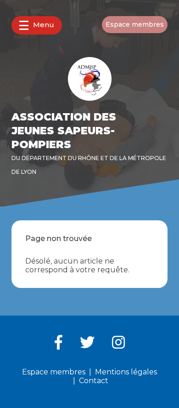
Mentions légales (126, 372)
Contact (93, 380)
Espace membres (135, 24)
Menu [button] (43, 24)
